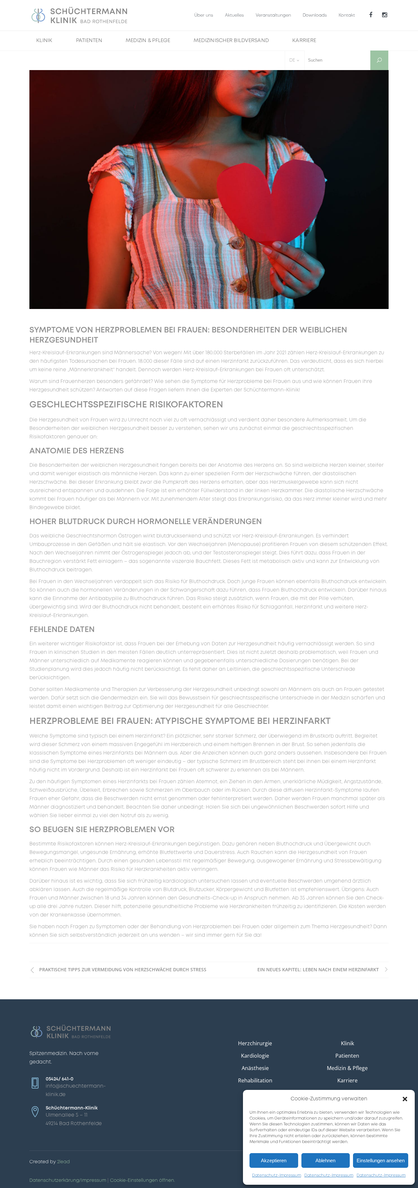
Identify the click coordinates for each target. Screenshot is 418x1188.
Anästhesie (255, 1068)
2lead (63, 1162)
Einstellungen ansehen (381, 1160)
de (292, 60)
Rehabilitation (255, 1080)
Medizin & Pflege (347, 1068)
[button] (405, 1099)
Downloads (315, 15)
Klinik (347, 1043)
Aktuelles (234, 15)
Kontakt (347, 15)
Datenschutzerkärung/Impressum (67, 1180)
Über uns (203, 15)
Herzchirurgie (255, 1043)
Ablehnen (325, 1160)
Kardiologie (255, 1055)
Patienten (347, 1055)
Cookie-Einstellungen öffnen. (142, 1180)
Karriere (347, 1080)
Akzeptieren (273, 1160)
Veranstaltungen (273, 15)
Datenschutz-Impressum (276, 1175)
